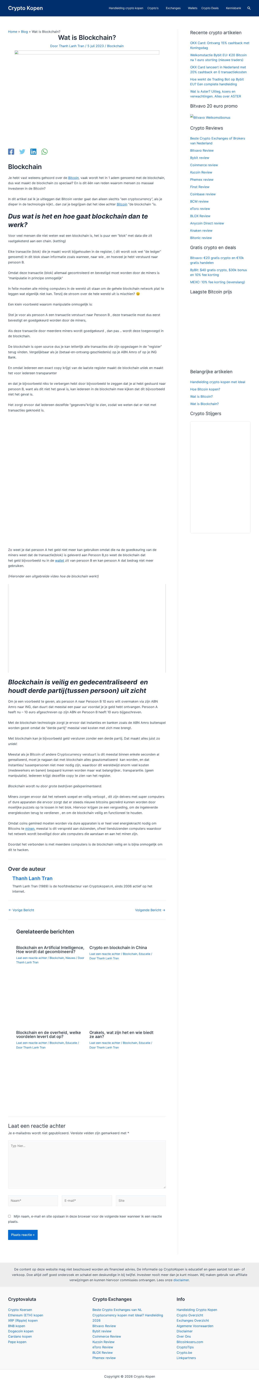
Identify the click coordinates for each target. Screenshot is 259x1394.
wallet (59, 560)
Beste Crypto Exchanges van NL (117, 1310)
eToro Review (102, 1347)
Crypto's (152, 8)
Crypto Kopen (25, 8)
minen (29, 828)
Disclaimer (185, 1331)
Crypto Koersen (20, 1310)
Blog (24, 32)
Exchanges (173, 8)
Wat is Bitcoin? (201, 396)
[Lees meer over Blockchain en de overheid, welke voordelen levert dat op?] (50, 1075)
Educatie (144, 953)
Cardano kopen (20, 1336)
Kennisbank (233, 8)
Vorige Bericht (21, 910)
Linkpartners (186, 1358)
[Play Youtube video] (87, 628)
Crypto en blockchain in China (118, 947)
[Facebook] (11, 152)
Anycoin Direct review (207, 223)
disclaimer (181, 1280)
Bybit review (199, 158)
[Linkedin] (33, 152)
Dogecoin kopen (20, 1331)
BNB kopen (16, 1326)
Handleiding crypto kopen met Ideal (217, 382)
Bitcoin (73, 178)
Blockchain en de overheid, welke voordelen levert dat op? (48, 1034)
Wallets (192, 8)
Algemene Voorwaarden (195, 1326)
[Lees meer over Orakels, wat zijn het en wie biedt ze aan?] (123, 1070)
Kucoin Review (201, 172)
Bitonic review (201, 238)
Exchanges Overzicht (193, 1320)
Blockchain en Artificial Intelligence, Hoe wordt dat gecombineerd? (50, 949)
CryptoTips (185, 1347)
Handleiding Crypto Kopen (197, 1310)
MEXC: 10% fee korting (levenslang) (217, 282)
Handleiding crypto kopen (126, 8)
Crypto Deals (210, 8)
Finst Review (199, 187)
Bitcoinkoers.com (190, 1342)
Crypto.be (184, 1353)
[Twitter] (22, 152)
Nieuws (70, 958)
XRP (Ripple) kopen (23, 1320)
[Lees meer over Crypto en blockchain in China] (123, 989)
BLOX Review (200, 216)
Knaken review (201, 230)
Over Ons (184, 1336)
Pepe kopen (17, 1342)
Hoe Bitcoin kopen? (205, 389)
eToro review (200, 209)
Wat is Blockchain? (204, 404)
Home (12, 32)
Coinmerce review (204, 165)
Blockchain (115, 46)
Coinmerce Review (106, 1336)
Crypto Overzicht (190, 1315)
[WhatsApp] (44, 152)
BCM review (199, 201)
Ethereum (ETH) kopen (25, 1315)
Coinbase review (203, 194)
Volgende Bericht (150, 910)
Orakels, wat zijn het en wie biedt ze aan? (121, 1034)
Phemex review (201, 180)
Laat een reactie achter (31, 958)
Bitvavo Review (202, 150)
